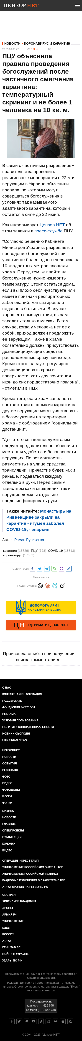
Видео (7, 783)
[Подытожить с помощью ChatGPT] (40, 585)
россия (8, 934)
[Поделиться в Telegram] (47, 568)
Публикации (12, 837)
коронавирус (18, 555)
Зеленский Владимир (19, 901)
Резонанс (10, 770)
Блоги (7, 796)
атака (6, 940)
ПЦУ (38, 550)
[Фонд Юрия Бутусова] (41, 607)
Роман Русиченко (29, 540)
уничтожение (13, 921)
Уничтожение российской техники (30, 873)
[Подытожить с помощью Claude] (47, 585)
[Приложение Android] (55, 1021)
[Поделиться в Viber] (61, 568)
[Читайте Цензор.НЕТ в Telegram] (26, 1021)
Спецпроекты (13, 830)
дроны (7, 908)
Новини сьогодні (16, 733)
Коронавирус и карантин (47, 43)
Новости (12, 43)
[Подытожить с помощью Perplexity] (55, 585)
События (9, 763)
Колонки (8, 843)
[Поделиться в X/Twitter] (39, 568)
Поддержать (12, 700)
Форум (7, 803)
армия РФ (9, 914)
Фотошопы (11, 789)
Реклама (9, 714)
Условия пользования (20, 720)
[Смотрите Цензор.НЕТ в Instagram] (48, 1021)
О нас (6, 687)
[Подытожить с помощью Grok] (62, 585)
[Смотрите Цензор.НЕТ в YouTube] (33, 1021)
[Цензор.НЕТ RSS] (70, 1021)
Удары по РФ (12, 960)
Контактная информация (22, 694)
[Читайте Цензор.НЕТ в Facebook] (12, 1021)
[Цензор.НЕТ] (20, 6)
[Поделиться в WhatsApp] (54, 568)
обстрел (8, 894)
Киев (6, 927)
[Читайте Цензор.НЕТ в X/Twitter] (19, 1021)
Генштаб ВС (11, 947)
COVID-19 (61, 550)
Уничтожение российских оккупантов (32, 867)
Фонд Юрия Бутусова (19, 707)
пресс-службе (48, 231)
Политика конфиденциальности (28, 727)
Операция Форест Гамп (20, 860)
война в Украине (15, 954)
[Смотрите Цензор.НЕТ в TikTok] (41, 1021)
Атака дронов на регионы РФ (25, 887)
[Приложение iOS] (63, 1021)
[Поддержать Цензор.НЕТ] (41, 625)
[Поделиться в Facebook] (32, 568)
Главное (9, 824)
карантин (16, 550)
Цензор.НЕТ (52, 224)
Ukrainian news (14, 740)
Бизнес (8, 810)
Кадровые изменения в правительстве (33, 880)
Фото (6, 776)
